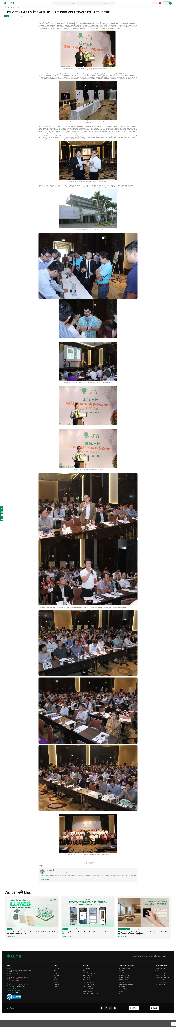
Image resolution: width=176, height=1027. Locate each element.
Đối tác (94, 3)
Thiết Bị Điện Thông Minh (70, 3)
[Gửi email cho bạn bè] (88, 863)
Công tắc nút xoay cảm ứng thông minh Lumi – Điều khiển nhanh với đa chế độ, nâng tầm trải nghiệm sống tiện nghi (142, 933)
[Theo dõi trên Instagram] (106, 1008)
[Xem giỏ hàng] (156, 3)
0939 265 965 (15, 980)
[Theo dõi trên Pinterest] (110, 1008)
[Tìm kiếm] (153, 3)
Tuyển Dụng (111, 3)
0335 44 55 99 (15, 992)
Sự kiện (17, 7)
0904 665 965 (15, 973)
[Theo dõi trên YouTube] (114, 1008)
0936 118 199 (15, 988)
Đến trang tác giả (44, 879)
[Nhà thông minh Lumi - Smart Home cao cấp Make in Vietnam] (9, 3)
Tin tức (99, 3)
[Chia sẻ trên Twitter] (85, 863)
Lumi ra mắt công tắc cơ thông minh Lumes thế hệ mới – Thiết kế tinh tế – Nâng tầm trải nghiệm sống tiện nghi (32, 933)
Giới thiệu (55, 3)
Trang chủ (7, 7)
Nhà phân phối (81, 3)
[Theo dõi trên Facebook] (101, 1008)
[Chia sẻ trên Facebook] (83, 863)
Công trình (88, 3)
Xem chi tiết (10, 936)
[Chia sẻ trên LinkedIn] (93, 863)
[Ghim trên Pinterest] (90, 863)
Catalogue (105, 3)
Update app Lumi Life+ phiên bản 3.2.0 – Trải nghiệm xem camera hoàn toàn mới (87, 933)
